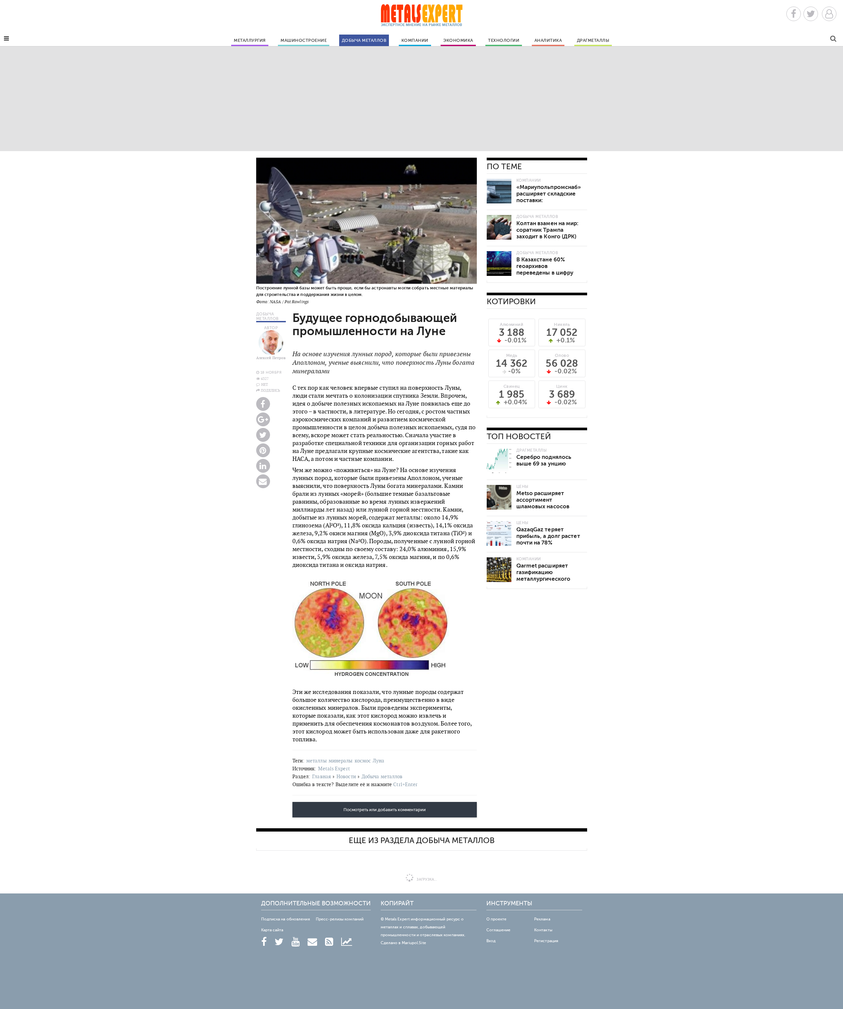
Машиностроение (304, 40)
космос (363, 760)
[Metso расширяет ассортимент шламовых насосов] (499, 497)
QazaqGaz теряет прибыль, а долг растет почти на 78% (548, 536)
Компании (414, 40)
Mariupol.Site (414, 943)
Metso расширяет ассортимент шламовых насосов (543, 500)
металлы (316, 760)
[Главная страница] (421, 17)
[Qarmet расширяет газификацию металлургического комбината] (499, 569)
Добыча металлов (364, 40)
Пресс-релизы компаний (340, 919)
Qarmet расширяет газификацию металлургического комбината (543, 576)
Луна (378, 760)
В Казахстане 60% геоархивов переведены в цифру (545, 266)
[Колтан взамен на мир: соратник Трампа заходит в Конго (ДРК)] (499, 227)
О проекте (496, 919)
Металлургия (250, 40)
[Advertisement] (421, 98)
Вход (491, 941)
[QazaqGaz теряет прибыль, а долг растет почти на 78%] (499, 533)
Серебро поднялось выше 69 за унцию (544, 460)
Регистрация (546, 941)
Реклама (542, 919)
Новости (346, 776)
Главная (321, 776)
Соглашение (498, 930)
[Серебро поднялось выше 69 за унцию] (499, 461)
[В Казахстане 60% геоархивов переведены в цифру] (499, 263)
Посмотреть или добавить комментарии (384, 810)
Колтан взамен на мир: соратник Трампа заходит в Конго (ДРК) (547, 230)
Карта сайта (272, 930)
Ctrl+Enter (405, 784)
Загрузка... (426, 879)
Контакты (543, 930)
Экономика (458, 40)
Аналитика (548, 40)
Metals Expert (334, 768)
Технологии (503, 40)
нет (264, 384)
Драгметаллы (593, 40)
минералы (341, 760)
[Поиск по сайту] (833, 40)
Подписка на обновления (285, 919)
